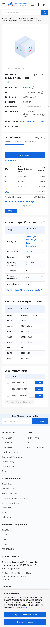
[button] (4, 4)
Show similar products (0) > (32, 290)
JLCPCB (5, 535)
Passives (22, 18)
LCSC (4, 539)
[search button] (44, 12)
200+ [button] (7, 181)
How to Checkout (10, 493)
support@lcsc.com (16, 568)
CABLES (5, 544)
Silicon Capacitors (9, 21)
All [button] (41, 222)
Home (4, 18)
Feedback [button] (6, 507)
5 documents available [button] (33, 121)
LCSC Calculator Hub (36, 447)
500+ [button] (7, 187)
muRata (27, 87)
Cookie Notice (8, 466)
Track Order (7, 484)
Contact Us (7, 442)
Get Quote (11, 211)
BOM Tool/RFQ (33, 438)
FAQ (4, 512)
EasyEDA (5, 530)
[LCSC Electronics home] (17, 4)
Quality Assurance (10, 452)
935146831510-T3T (20, 382)
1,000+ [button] (7, 192)
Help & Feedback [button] (12, 290)
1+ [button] (5, 176)
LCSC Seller (7, 447)
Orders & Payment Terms (13, 498)
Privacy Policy (8, 461)
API (28, 442)
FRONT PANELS (8, 549)
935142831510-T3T (19, 389)
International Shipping (12, 503)
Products (12, 18)
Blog (4, 471)
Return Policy (8, 488)
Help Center (7, 517)
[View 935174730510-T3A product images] (25, 47)
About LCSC (7, 438)
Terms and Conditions (12, 457)
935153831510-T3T (19, 395)
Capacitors (33, 18)
